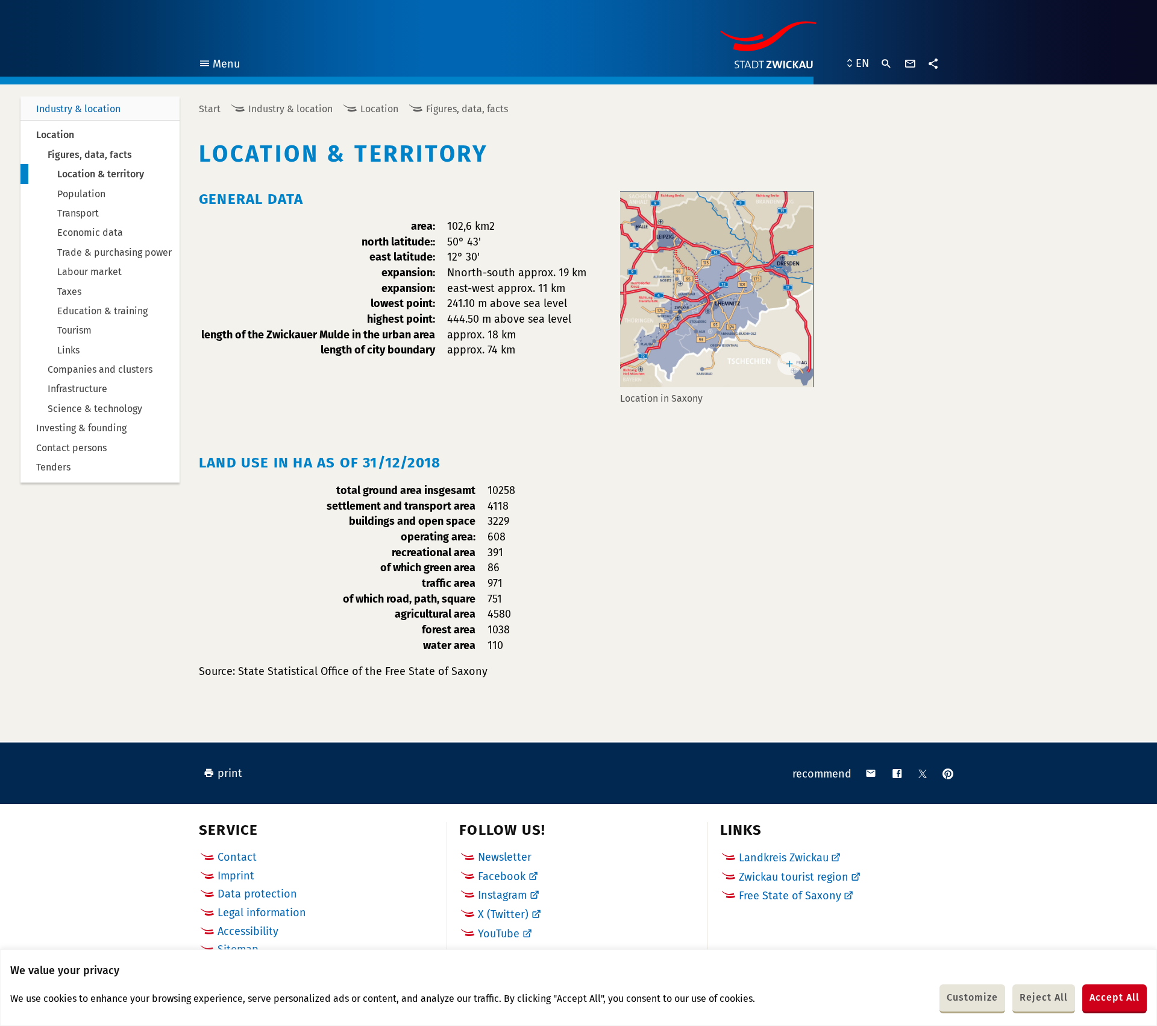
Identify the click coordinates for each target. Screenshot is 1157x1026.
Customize (972, 997)
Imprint (236, 875)
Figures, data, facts (467, 109)
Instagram (502, 895)
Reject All (1044, 997)
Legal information (262, 912)
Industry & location (78, 109)
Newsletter (504, 857)
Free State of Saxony (790, 895)
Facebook (501, 876)
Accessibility (248, 931)
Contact (237, 857)
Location (379, 109)
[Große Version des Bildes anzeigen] (717, 289)
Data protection (257, 894)
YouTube (498, 933)
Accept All (1115, 997)
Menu (219, 65)
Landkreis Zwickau (784, 857)
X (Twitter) (503, 914)
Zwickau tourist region (793, 877)
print (230, 773)
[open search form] (886, 64)
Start (210, 109)
